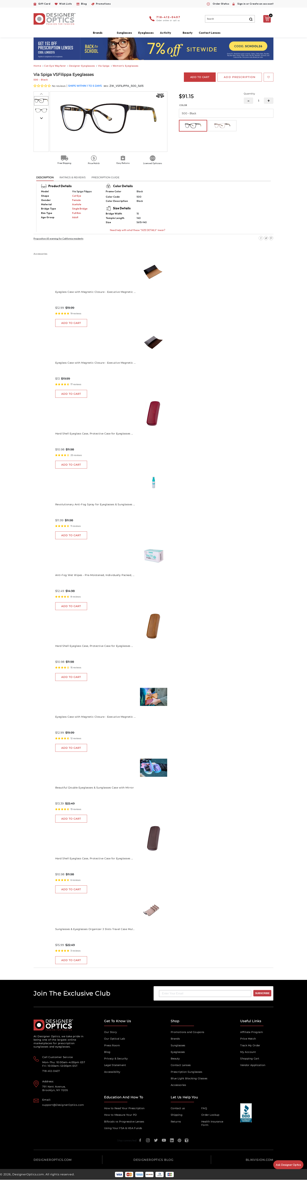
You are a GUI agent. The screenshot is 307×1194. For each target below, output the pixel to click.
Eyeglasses (178, 1052)
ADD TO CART (71, 323)
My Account (248, 1052)
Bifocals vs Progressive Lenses (124, 1121)
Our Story (110, 1032)
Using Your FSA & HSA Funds (123, 1128)
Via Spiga (104, 65)
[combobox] (230, 19)
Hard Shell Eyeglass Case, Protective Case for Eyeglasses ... (94, 433)
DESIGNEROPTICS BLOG (153, 1160)
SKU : (106, 86)
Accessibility (112, 1071)
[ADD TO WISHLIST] (268, 77)
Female (76, 200)
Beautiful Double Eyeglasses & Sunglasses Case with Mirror (94, 787)
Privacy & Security (116, 1058)
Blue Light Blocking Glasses (189, 1078)
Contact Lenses (209, 32)
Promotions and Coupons (187, 1032)
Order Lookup (210, 1114)
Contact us (178, 1108)
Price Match (248, 1038)
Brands (175, 1038)
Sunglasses (178, 1045)
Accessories (178, 1085)
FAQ (204, 1108)
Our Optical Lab (114, 1038)
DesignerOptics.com (28, 1174)
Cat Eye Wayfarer (55, 65)
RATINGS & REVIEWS (73, 177)
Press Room (112, 1045)
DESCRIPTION (45, 177)
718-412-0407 (168, 17)
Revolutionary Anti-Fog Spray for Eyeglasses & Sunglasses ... (95, 504)
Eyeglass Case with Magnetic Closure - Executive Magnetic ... (95, 291)
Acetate (76, 204)
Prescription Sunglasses (186, 1071)
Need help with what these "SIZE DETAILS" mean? (137, 230)
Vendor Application (252, 1065)
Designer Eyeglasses (82, 65)
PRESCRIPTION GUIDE (105, 177)
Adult (75, 217)
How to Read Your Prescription (124, 1108)
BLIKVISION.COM (259, 1160)
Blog (107, 1052)
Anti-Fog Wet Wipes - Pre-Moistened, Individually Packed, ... (94, 575)
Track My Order (250, 1045)
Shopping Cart (249, 1058)
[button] (42, 86)
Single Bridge (79, 208)
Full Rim (76, 213)
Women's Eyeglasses (126, 65)
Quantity (249, 93)
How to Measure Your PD (120, 1114)
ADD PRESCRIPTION (239, 77)
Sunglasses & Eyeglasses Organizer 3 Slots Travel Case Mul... (95, 929)
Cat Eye (76, 195)
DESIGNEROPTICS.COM (53, 1160)
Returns (176, 1121)
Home (37, 65)
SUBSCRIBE (262, 993)
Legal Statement (115, 1065)
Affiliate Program (251, 1032)
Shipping (176, 1114)
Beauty (188, 32)
